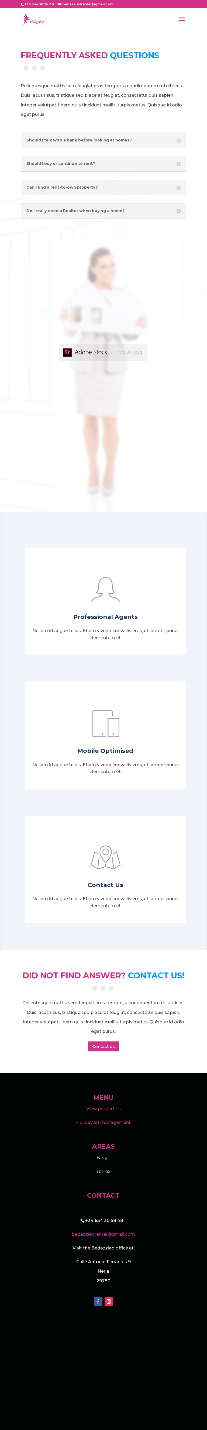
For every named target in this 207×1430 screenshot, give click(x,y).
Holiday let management (103, 1122)
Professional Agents (105, 617)
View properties (103, 1108)
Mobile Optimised (105, 750)
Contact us (103, 1046)
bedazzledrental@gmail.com (103, 1234)
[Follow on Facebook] (98, 1301)
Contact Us (105, 885)
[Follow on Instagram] (109, 1301)
